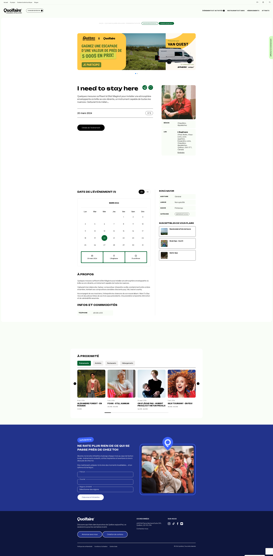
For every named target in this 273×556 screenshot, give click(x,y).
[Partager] (144, 87)
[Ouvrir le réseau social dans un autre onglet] (169, 524)
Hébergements (253, 10)
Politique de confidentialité (84, 546)
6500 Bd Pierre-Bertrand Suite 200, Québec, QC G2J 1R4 (148, 524)
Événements (84, 363)
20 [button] (104, 238)
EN (257, 2)
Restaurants (111, 363)
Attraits (265, 10)
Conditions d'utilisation (100, 546)
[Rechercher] (269, 2)
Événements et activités (133, 23)
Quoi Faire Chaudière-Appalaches (115, 23)
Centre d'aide (113, 546)
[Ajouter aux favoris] (150, 87)
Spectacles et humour (182, 214)
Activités (98, 363)
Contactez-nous (142, 529)
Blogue (36, 2)
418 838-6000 (98, 313)
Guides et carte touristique (24, 2)
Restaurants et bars (236, 10)
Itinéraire (181, 152)
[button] (135, 73)
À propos (12, 2)
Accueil (6, 2)
